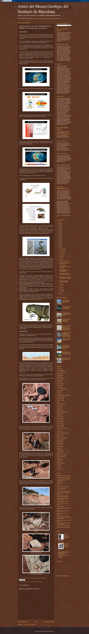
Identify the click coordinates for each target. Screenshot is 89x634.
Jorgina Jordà (59, 425)
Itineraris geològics (60, 506)
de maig (60, 284)
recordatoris (59, 453)
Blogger (52, 631)
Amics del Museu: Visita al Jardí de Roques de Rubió (65, 301)
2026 (59, 222)
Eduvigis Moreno (60, 396)
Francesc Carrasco (60, 403)
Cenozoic (58, 386)
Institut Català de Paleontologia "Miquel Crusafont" (63, 499)
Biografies (59, 381)
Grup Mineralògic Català (61, 488)
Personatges (59, 446)
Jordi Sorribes (59, 423)
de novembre (61, 250)
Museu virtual (59, 439)
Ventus (58, 466)
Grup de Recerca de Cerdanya (62, 486)
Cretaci (58, 391)
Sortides (58, 461)
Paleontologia (59, 443)
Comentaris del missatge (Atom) (30, 624)
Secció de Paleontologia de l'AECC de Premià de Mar (63, 524)
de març (61, 287)
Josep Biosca (59, 426)
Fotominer (59, 484)
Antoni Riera (59, 373)
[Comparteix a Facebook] (23, 580)
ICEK (59, 533)
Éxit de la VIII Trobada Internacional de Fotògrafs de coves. (67, 536)
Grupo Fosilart (59, 489)
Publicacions (59, 451)
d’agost (60, 256)
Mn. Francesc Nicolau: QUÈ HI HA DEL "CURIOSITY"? (66, 320)
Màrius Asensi (59, 434)
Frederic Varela (60, 405)
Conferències (59, 390)
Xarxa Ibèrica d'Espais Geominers (63, 527)
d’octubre (61, 252)
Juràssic (58, 429)
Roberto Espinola (39, 581)
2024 (59, 225)
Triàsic (58, 464)
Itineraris (58, 415)
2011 (59, 293)
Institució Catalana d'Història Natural (64, 491)
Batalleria (58, 380)
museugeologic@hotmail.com (62, 147)
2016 (59, 240)
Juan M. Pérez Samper (61, 428)
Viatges (58, 468)
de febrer (61, 289)
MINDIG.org (59, 436)
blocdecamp (59, 156)
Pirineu (58, 448)
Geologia (33, 581)
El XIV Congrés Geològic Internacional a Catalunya (66, 545)
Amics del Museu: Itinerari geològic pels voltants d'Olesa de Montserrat (66, 347)
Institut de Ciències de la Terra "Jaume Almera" (62, 502)
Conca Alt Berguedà (60, 388)
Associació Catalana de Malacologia (64, 478)
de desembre (61, 248)
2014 (59, 243)
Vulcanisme (59, 469)
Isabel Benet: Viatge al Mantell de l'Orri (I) (66, 339)
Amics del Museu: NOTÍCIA (64, 261)
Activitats (58, 368)
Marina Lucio (59, 431)
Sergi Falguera (59, 459)
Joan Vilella (59, 420)
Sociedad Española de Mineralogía (63, 525)
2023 (59, 227)
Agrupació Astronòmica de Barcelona (64, 475)
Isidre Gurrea (59, 413)
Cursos (30, 581)
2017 (59, 238)
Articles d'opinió (60, 378)
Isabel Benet (59, 410)
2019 (59, 234)
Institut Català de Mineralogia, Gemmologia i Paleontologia (62, 496)
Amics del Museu (60, 372)
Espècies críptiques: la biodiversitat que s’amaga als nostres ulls (63, 555)
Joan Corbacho (60, 418)
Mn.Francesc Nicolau (61, 438)
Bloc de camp (61, 542)
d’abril (60, 286)
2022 (59, 229)
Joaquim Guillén (60, 421)
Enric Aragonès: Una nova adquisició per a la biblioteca (66, 314)
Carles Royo (59, 385)
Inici (36, 621)
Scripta (58, 458)
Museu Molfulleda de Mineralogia (63, 516)
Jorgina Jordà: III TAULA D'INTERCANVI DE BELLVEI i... (65, 274)
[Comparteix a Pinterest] (24, 580)
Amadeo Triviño (60, 370)
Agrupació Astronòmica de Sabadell (63, 477)
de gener (61, 291)
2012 (59, 247)
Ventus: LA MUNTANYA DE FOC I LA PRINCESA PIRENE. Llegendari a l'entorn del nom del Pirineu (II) (66, 327)
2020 (59, 232)
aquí (65, 137)
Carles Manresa (60, 383)
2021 (59, 231)
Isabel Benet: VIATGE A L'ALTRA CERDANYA (63, 281)
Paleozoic (59, 444)
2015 (59, 241)
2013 (59, 245)
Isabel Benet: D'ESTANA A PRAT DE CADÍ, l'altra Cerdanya (66, 352)
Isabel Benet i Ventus (61, 411)
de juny (60, 259)
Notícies (58, 441)
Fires (58, 401)
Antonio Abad (59, 375)
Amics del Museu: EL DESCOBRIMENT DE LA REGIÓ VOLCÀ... (64, 270)
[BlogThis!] (21, 580)
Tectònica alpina (60, 463)
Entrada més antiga (49, 621)
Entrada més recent (23, 621)
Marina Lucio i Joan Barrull (62, 433)
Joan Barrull (59, 416)
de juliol (60, 257)
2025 (59, 223)
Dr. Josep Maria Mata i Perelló (62, 395)
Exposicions (59, 400)
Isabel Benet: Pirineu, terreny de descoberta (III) (66, 359)
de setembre (61, 254)
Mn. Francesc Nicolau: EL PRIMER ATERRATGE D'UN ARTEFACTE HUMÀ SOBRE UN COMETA (66, 334)
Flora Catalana (59, 483)
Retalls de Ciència (60, 454)
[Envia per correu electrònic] (19, 580)
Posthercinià (59, 449)
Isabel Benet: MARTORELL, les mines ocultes (65, 263)
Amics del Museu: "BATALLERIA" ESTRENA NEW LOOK (64, 266)
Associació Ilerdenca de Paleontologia (61, 481)
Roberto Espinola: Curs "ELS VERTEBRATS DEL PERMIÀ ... (65, 278)
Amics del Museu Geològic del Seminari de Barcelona (43, 8)
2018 (59, 236)
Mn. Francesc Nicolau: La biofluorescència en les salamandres (66, 307)
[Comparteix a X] (22, 580)
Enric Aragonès (60, 398)
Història (58, 408)
